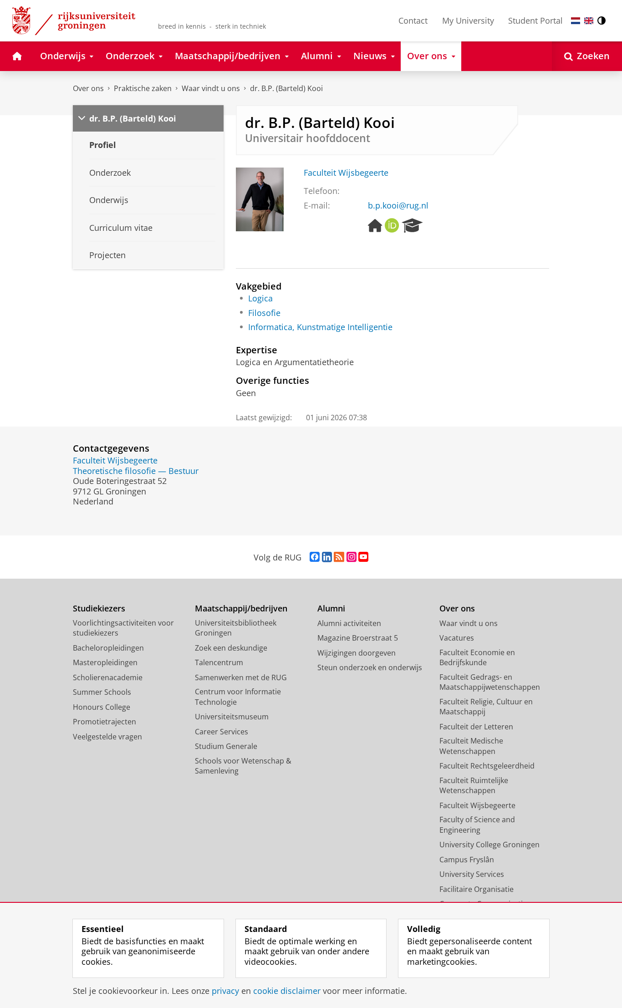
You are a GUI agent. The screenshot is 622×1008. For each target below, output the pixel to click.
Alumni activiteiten (349, 623)
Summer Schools (102, 692)
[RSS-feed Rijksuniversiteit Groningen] (339, 557)
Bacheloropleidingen (108, 648)
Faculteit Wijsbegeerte (346, 173)
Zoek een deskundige (231, 648)
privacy (225, 991)
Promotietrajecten (104, 722)
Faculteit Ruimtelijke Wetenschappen (473, 785)
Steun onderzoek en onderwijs (369, 667)
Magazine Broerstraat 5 (357, 638)
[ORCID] (392, 226)
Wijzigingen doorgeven (356, 653)
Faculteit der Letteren (476, 727)
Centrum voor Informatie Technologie (238, 697)
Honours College (101, 707)
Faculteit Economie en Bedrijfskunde (477, 657)
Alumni (331, 608)
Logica (260, 298)
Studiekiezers (99, 608)
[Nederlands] (575, 20)
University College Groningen (489, 845)
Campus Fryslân (466, 860)
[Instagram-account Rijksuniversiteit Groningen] (352, 557)
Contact (413, 20)
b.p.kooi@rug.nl (398, 205)
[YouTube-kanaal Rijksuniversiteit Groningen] (363, 557)
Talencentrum (219, 662)
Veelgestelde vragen (107, 737)
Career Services (221, 732)
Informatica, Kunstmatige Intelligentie (320, 327)
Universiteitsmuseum (232, 717)
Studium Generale (226, 746)
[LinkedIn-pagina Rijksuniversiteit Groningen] (327, 557)
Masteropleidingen (105, 662)
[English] (588, 20)
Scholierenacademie (108, 677)
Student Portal (535, 20)
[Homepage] (375, 226)
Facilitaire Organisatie (476, 889)
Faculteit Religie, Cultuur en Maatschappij (486, 707)
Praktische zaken (143, 88)
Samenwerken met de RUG (241, 677)
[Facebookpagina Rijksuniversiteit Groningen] (315, 557)
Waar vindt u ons (211, 88)
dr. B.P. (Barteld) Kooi (286, 88)
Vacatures (456, 638)
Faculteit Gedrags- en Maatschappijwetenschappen (489, 682)
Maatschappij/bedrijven (241, 608)
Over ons (88, 88)
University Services (471, 874)
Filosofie (264, 313)
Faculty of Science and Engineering (477, 825)
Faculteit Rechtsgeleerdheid (487, 766)
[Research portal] (412, 226)
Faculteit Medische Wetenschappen (471, 746)
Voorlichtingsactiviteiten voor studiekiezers (123, 628)
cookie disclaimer (287, 991)
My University (468, 20)
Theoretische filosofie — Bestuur (136, 471)
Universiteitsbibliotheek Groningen (235, 628)
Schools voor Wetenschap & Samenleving (243, 766)
